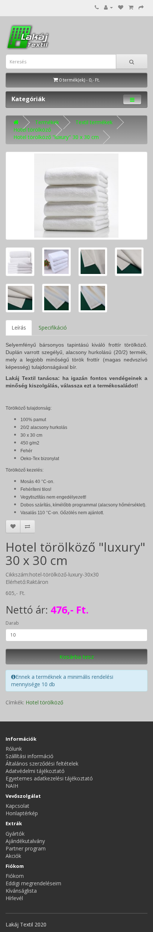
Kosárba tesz (76, 656)
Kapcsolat (17, 805)
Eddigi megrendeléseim (33, 883)
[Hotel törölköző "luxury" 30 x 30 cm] (76, 196)
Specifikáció (53, 327)
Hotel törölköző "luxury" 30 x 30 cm (56, 137)
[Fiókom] (108, 7)
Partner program (26, 848)
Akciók (13, 855)
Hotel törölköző (32, 129)
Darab (12, 623)
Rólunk (14, 748)
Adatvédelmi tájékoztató (35, 770)
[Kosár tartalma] (130, 7)
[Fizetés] (141, 7)
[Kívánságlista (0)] (120, 7)
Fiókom (15, 875)
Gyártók (15, 833)
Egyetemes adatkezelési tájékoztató (49, 778)
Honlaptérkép (22, 813)
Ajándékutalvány (25, 841)
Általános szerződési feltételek (42, 763)
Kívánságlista (21, 890)
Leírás (19, 327)
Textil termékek (94, 122)
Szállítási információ (29, 756)
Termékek (47, 122)
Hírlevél (14, 898)
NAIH (12, 785)
